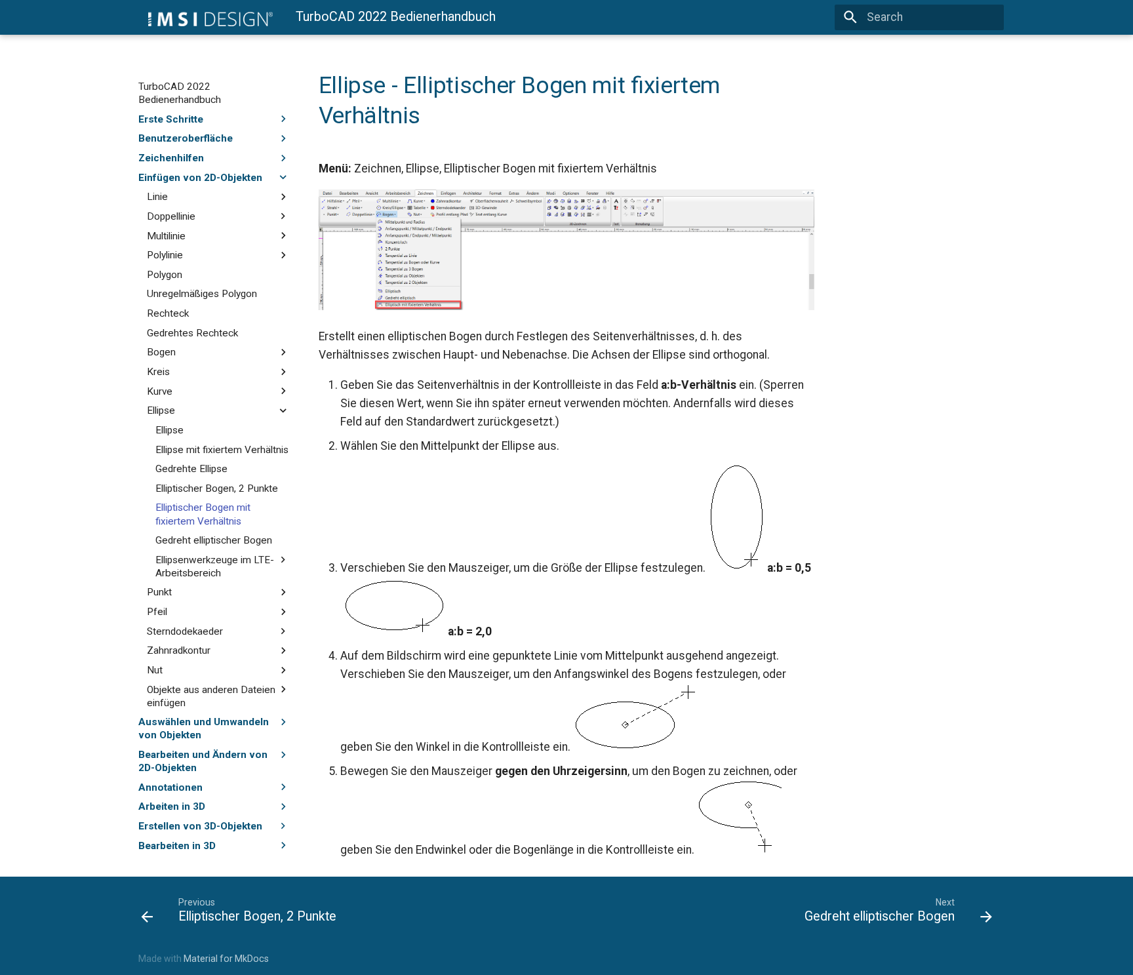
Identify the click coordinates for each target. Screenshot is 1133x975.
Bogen (161, 352)
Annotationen (170, 787)
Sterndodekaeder (185, 631)
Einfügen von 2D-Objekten (200, 177)
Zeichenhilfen (171, 158)
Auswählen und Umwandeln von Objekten (203, 728)
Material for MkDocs (226, 958)
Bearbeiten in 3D (177, 845)
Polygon (164, 275)
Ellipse (161, 410)
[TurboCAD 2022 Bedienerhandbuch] (205, 17)
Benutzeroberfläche (185, 138)
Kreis (158, 372)
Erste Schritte (170, 119)
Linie (157, 197)
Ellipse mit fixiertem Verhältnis (221, 449)
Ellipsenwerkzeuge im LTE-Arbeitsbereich (214, 566)
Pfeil (157, 612)
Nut (155, 670)
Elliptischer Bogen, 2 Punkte (216, 488)
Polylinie (165, 255)
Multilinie (166, 235)
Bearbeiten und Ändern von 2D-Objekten (203, 761)
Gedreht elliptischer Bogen (213, 540)
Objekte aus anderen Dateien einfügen (211, 695)
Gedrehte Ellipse (191, 469)
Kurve (159, 391)
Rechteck (168, 313)
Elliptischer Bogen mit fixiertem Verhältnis (202, 514)
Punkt (159, 592)
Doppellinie (171, 216)
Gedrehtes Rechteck (192, 333)
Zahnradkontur (178, 650)
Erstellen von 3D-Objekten (200, 826)
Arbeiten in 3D (171, 806)
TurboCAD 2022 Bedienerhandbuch (179, 93)
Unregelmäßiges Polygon (202, 294)
